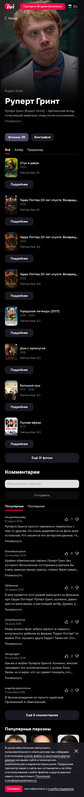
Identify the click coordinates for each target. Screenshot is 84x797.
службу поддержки (61, 788)
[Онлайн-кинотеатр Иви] (10, 6)
